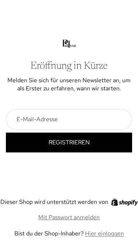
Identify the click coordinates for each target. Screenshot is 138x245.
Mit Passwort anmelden (69, 217)
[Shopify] (124, 202)
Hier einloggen (104, 233)
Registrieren (69, 142)
